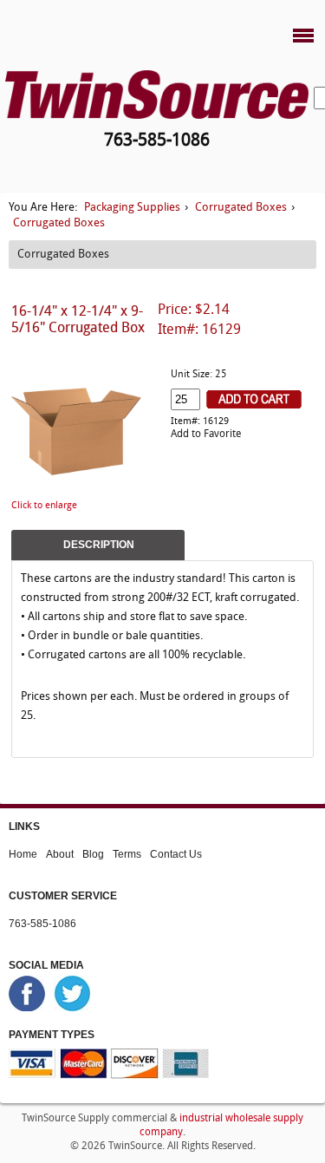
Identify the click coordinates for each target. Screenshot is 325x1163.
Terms (127, 854)
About (60, 854)
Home (23, 854)
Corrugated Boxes (241, 207)
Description (98, 545)
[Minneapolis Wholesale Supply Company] (157, 94)
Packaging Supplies (132, 207)
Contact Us (176, 854)
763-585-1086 (42, 924)
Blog (93, 854)
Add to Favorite (206, 434)
